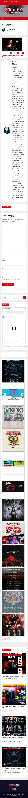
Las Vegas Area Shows (8, 717)
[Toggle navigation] (26, 19)
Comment (5, 224)
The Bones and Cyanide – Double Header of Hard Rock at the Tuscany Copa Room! (13, 738)
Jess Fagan (15, 710)
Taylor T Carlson (16, 741)
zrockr (14, 346)
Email (4, 260)
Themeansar (13, 795)
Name (4, 252)
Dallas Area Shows (8, 686)
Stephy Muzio (12, 29)
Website (4, 268)
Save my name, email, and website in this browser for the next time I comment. (13, 280)
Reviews (19, 686)
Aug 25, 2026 (7, 710)
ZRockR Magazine (8, 346)
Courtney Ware (16, 772)
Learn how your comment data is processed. (13, 290)
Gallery (15, 686)
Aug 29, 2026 (7, 678)
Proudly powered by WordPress (9, 794)
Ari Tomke (14, 678)
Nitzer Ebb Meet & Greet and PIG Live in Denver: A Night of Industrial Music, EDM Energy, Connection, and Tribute (13, 676)
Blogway (22, 794)
